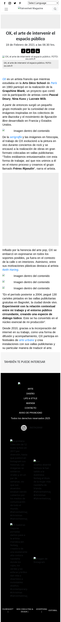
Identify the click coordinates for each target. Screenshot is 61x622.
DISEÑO (30, 393)
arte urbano (26, 340)
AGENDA (30, 403)
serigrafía (16, 137)
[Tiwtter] (15, 3)
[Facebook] (4, 3)
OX (4, 79)
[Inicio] (30, 8)
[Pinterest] (20, 3)
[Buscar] (55, 8)
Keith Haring (10, 270)
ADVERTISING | (41, 610)
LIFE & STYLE (30, 398)
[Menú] (6, 9)
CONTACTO (30, 407)
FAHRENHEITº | (7, 610)
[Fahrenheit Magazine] (30, 383)
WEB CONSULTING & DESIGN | (24, 610)
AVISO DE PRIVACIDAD (30, 412)
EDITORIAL (53, 610)
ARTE (30, 388)
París (54, 83)
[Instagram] (10, 3)
